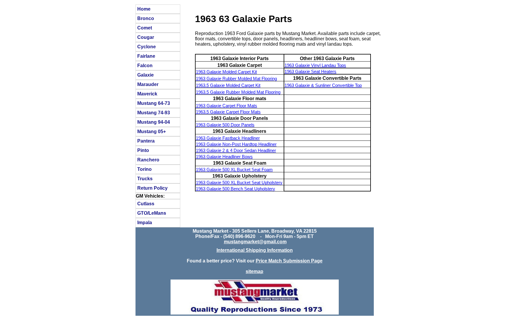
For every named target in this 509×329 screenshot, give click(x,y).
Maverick (147, 93)
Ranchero (148, 159)
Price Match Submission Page (289, 260)
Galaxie (145, 74)
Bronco (145, 18)
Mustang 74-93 (153, 112)
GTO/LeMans (151, 213)
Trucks (145, 178)
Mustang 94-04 (153, 122)
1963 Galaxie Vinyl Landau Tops (315, 65)
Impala (144, 222)
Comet (144, 27)
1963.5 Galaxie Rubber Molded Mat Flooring (238, 92)
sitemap (254, 271)
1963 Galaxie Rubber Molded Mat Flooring (236, 78)
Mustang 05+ (151, 131)
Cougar (145, 37)
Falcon (145, 65)
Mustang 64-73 (153, 103)
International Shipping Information (255, 250)
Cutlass (145, 203)
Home (144, 8)
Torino (144, 169)
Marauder (147, 84)
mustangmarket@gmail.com (255, 241)
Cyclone (146, 46)
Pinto (143, 150)
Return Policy (152, 188)
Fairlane (146, 56)
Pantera (146, 140)
